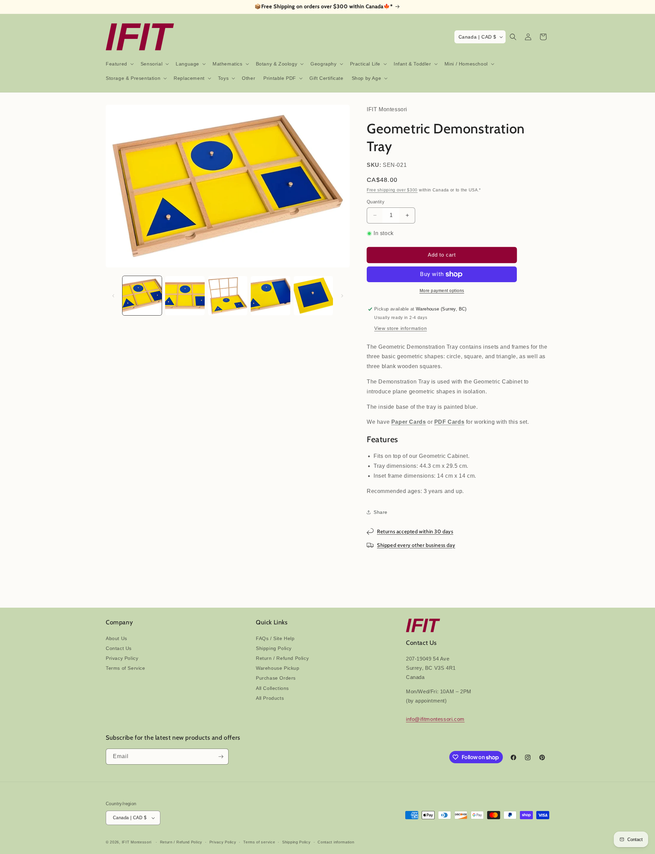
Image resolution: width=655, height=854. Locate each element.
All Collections (272, 688)
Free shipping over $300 (392, 190)
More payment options (442, 290)
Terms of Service (125, 668)
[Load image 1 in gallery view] (142, 295)
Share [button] (381, 512)
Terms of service (259, 842)
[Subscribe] (220, 757)
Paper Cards (408, 422)
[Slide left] (113, 295)
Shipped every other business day (416, 545)
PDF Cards (449, 422)
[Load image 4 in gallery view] (270, 295)
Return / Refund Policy (282, 658)
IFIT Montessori (137, 842)
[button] (119, 64)
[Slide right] (342, 295)
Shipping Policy (274, 648)
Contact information (336, 842)
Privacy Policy (122, 658)
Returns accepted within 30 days (415, 532)
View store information (400, 328)
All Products (270, 698)
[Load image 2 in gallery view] (184, 295)
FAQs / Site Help (275, 638)
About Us (116, 638)
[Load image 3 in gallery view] (227, 295)
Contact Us (119, 648)
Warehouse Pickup (278, 668)
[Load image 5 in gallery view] (313, 295)
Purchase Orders (276, 678)
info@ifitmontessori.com (435, 719)
